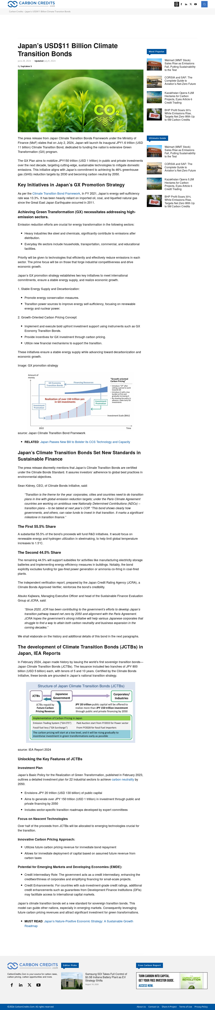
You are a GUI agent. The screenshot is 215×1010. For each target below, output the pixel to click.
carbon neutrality (123, 779)
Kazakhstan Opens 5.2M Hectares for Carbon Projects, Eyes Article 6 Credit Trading (179, 97)
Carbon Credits (16, 11)
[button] (204, 4)
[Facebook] (181, 4)
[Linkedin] (186, 4)
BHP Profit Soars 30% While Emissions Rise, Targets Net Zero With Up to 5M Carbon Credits (180, 115)
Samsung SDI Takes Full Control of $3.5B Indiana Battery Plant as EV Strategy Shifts (106, 977)
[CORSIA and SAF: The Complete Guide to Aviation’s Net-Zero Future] (154, 82)
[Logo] (31, 4)
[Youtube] (195, 4)
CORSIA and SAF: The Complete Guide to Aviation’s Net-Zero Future (180, 80)
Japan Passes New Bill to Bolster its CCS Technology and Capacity (85, 441)
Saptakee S (26, 66)
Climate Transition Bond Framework (56, 193)
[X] (190, 4)
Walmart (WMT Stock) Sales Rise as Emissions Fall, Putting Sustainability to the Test (180, 65)
